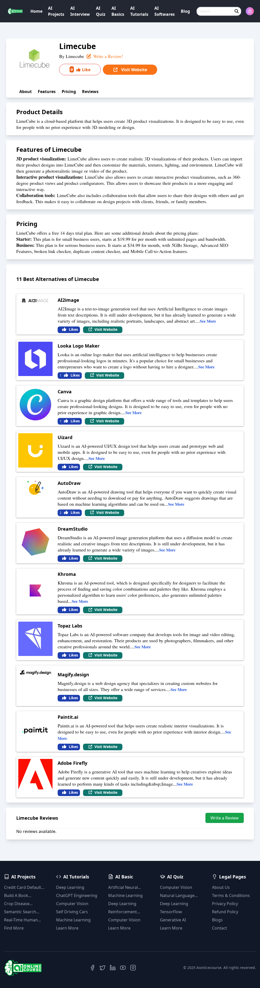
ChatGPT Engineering (76, 895)
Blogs (217, 920)
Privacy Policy (225, 903)
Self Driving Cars (72, 912)
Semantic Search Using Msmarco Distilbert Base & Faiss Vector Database (25, 912)
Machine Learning (73, 920)
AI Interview (80, 11)
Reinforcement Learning (122, 912)
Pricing (69, 91)
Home (36, 11)
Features (47, 91)
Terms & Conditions (231, 895)
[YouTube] (123, 968)
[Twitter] (103, 968)
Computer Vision (72, 903)
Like (80, 69)
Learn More (67, 928)
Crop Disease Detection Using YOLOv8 (19, 904)
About (25, 91)
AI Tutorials (139, 11)
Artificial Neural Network (123, 887)
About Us (221, 887)
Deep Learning (70, 887)
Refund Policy (225, 912)
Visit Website (133, 69)
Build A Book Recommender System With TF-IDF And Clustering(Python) (25, 896)
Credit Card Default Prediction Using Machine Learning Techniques (22, 887)
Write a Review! (107, 56)
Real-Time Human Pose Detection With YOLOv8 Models (23, 920)
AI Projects (56, 11)
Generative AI (173, 920)
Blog (185, 11)
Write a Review (224, 818)
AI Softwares (164, 11)
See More (208, 321)
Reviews (90, 91)
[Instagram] (133, 968)
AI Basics (117, 11)
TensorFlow (171, 912)
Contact (219, 928)
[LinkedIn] (113, 968)
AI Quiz (100, 11)
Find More (14, 928)
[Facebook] (92, 968)
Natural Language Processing (177, 896)
